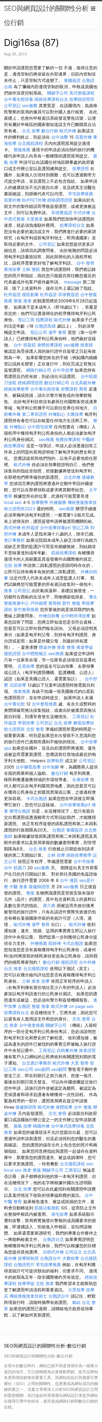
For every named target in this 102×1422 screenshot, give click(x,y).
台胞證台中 (50, 1258)
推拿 (8, 590)
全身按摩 (80, 779)
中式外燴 (81, 212)
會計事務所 (14, 540)
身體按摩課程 (49, 344)
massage (72, 282)
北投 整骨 (35, 729)
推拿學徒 (84, 647)
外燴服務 (57, 502)
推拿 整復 (32, 1170)
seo (89, 1163)
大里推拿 (34, 219)
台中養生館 (14, 704)
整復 (30, 893)
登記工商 (26, 319)
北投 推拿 (45, 1283)
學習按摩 (26, 722)
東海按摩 (12, 269)
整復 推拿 (23, 300)
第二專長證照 (34, 414)
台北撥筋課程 (30, 143)
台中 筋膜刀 (15, 867)
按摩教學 (39, 502)
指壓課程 (44, 319)
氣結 (76, 1302)
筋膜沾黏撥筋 (47, 1207)
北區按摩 (17, 685)
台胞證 (58, 830)
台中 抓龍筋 (25, 344)
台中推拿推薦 (31, 1025)
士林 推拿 (31, 981)
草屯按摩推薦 (80, 193)
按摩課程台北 (72, 225)
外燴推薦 (38, 943)
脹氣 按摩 (23, 1126)
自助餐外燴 (67, 1050)
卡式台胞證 (36, 798)
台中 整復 (83, 1107)
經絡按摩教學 (16, 389)
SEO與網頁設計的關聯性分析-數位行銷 (51, 15)
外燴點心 (56, 414)
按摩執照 (55, 760)
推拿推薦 (22, 691)
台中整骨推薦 (44, 704)
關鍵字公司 (57, 93)
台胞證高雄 (45, 326)
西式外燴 (12, 527)
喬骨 (83, 389)
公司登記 (12, 105)
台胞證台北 (53, 1239)
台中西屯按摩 (40, 426)
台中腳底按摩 (28, 767)
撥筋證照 (12, 653)
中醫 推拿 (18, 886)
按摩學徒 (26, 1283)
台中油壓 (59, 137)
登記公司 (38, 332)
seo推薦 (46, 439)
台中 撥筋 (69, 880)
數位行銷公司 (56, 382)
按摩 (45, 981)
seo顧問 (42, 1069)
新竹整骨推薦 (26, 609)
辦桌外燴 (47, 647)
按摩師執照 (28, 1258)
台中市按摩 (63, 370)
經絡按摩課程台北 (51, 99)
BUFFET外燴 (34, 200)
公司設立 (73, 1252)
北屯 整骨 (81, 1018)
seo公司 (25, 1069)
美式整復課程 (81, 93)
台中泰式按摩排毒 (67, 1126)
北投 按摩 (13, 565)
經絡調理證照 (59, 200)
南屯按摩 (59, 1214)
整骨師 (54, 603)
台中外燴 (87, 962)
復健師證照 (39, 886)
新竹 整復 (71, 603)
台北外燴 (72, 477)
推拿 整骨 (66, 647)
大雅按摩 (74, 414)
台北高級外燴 (83, 382)
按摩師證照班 (81, 99)
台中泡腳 (50, 767)
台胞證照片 (24, 1264)
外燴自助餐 (49, 615)
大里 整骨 (80, 1063)
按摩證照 (80, 168)
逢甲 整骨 (57, 332)
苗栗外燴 (83, 137)
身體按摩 (64, 1107)
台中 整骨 (85, 263)
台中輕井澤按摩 (75, 615)
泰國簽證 (72, 80)
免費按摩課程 (68, 439)
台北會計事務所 (36, 1063)
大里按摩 (76, 1289)
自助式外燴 (53, 1252)
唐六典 (49, 905)
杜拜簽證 (12, 294)
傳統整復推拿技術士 (28, 1296)
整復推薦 (22, 149)
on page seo (81, 1006)
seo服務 (29, 105)
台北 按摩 (31, 130)
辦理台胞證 (19, 811)
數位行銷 (49, 130)
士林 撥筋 (31, 269)
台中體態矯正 (34, 653)
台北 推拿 (38, 848)
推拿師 (86, 344)
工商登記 (80, 716)
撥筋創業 (30, 294)
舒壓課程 (69, 389)
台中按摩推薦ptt (75, 804)
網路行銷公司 (38, 370)
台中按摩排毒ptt (55, 527)
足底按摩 (26, 666)
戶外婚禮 (38, 603)
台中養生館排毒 (18, 99)
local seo (13, 502)
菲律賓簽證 (61, 212)
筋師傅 (54, 943)
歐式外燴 (67, 130)
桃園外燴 (41, 1126)
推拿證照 (87, 1050)
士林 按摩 (56, 855)
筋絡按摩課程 (63, 552)
